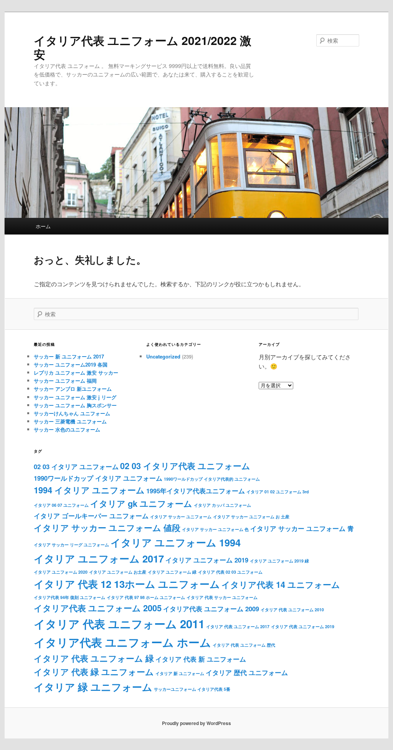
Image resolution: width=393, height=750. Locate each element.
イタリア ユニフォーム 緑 (172, 572)
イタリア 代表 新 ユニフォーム (200, 659)
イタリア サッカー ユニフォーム (180, 516)
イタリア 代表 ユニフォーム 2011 (119, 624)
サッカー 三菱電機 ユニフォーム (70, 421)
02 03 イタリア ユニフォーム (76, 466)
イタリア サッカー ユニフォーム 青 (302, 528)
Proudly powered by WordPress (196, 723)
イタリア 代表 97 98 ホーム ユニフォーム (146, 597)
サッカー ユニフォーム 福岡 (65, 380)
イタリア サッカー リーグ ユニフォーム (71, 545)
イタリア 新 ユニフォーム (179, 673)
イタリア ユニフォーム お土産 (117, 572)
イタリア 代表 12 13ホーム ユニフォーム (127, 584)
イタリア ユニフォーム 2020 (61, 572)
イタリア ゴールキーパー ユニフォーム (91, 515)
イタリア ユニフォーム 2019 (206, 559)
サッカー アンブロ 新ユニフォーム (73, 388)
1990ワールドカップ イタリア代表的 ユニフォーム (212, 479)
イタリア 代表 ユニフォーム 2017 (237, 626)
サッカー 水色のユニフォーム (67, 429)
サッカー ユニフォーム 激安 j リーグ (75, 397)
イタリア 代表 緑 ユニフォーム (94, 671)
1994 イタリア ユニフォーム (89, 490)
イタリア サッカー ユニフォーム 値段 (107, 527)
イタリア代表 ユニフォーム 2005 (98, 608)
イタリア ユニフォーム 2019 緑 (279, 561)
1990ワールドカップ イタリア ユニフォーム (98, 478)
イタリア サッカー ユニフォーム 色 (215, 529)
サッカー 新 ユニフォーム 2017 (69, 356)
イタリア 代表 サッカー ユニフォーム (222, 597)
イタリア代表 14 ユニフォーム (280, 584)
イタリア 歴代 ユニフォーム (247, 672)
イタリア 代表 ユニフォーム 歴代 (244, 645)
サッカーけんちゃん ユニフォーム (72, 413)
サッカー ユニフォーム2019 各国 (70, 364)
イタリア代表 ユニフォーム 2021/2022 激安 (142, 47)
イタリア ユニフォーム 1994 (176, 542)
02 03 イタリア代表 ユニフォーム (185, 466)
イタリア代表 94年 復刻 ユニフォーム (69, 597)
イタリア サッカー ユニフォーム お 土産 (251, 516)
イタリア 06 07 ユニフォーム (61, 505)
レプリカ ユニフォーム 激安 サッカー (76, 372)
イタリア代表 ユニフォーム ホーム (122, 642)
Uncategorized (163, 356)
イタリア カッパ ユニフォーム (222, 505)
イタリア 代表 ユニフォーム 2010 (292, 609)
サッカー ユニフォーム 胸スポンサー (75, 405)
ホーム (43, 226)
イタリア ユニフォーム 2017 (99, 558)
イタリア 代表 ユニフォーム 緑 (94, 658)
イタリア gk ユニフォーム (141, 503)
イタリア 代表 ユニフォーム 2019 (302, 626)
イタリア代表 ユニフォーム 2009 (211, 608)
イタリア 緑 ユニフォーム (93, 687)
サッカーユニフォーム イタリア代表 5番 (192, 689)
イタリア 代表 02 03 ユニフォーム (230, 572)
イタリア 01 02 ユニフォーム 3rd (277, 491)
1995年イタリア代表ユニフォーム (195, 490)
